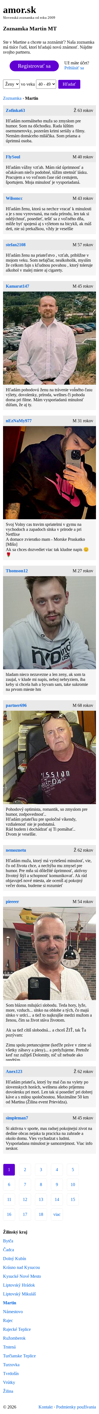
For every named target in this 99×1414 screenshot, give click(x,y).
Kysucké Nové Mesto (22, 1276)
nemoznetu (16, 850)
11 (9, 1199)
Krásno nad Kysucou (21, 1267)
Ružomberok (14, 1338)
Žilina (8, 1391)
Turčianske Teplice (19, 1355)
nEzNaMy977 (19, 420)
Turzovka (11, 1364)
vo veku (28, 84)
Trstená (9, 1347)
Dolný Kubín (14, 1258)
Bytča (8, 1241)
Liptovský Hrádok (19, 1285)
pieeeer (12, 901)
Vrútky (9, 1382)
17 (25, 1214)
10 (73, 1184)
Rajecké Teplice (17, 1329)
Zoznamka (12, 98)
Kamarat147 (17, 286)
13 (41, 1199)
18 (41, 1214)
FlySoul (13, 156)
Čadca (8, 1249)
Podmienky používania (76, 1407)
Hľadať (69, 84)
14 (57, 1199)
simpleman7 (17, 1118)
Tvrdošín (11, 1373)
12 (25, 1199)
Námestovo (13, 1311)
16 (9, 1214)
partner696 (16, 705)
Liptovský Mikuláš (19, 1294)
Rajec (8, 1320)
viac (57, 1214)
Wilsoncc (14, 198)
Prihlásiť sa (74, 67)
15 (73, 1199)
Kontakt (45, 1407)
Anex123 (14, 1071)
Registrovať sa (34, 66)
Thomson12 (17, 570)
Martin (9, 1302)
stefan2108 (16, 244)
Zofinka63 (15, 110)
